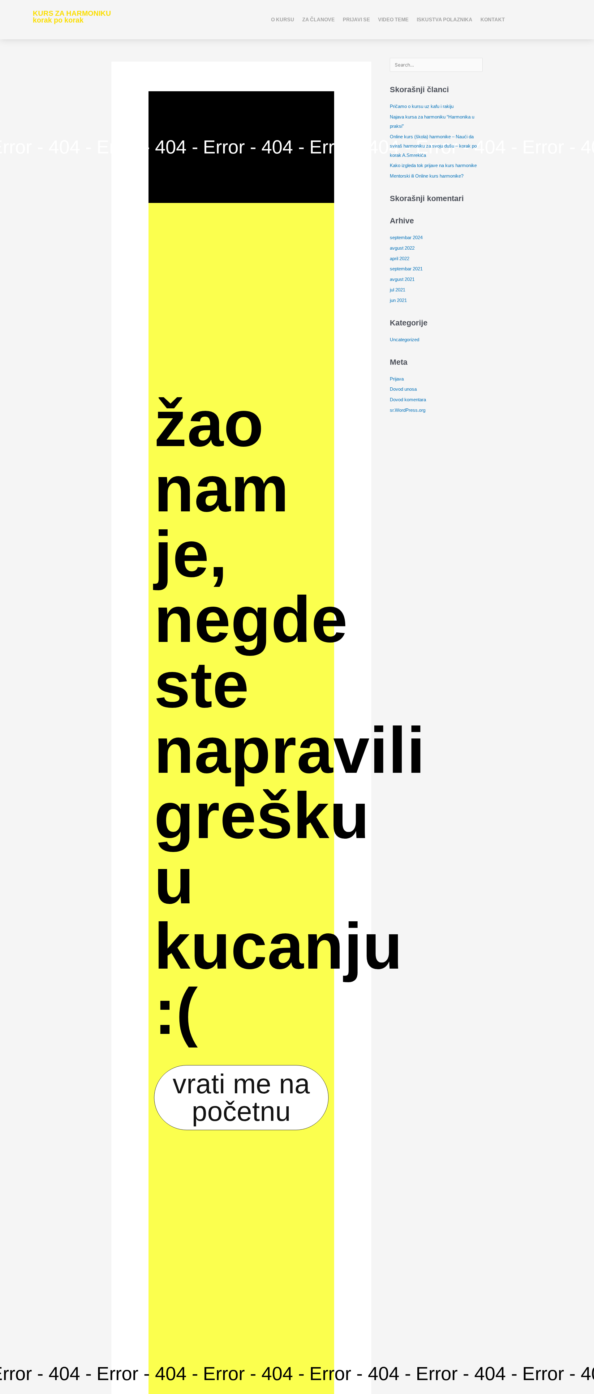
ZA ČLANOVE (318, 19)
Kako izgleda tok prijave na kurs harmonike (433, 165)
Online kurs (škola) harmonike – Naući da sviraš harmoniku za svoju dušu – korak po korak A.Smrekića (433, 146)
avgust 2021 (402, 279)
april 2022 (399, 258)
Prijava (397, 378)
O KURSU (282, 19)
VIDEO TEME (393, 19)
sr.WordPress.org (407, 410)
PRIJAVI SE (356, 19)
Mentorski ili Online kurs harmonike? (426, 176)
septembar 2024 (406, 237)
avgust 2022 (402, 248)
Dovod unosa (403, 389)
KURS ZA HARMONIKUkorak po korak (72, 17)
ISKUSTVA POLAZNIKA (444, 19)
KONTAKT (492, 19)
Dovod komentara (408, 399)
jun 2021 (398, 300)
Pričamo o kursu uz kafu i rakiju (422, 106)
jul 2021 (397, 289)
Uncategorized (404, 339)
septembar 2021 (406, 268)
